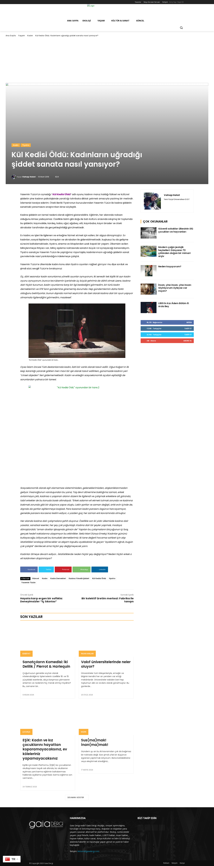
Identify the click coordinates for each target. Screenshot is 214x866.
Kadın (30, 35)
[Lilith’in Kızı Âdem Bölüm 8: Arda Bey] (149, 307)
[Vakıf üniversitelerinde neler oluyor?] (106, 640)
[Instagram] (35, 2)
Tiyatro (25, 145)
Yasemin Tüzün (28, 582)
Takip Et (188, 328)
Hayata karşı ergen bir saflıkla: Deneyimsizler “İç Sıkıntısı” (41, 600)
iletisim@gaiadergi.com (88, 851)
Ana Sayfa (11, 35)
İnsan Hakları (87, 653)
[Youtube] (43, 2)
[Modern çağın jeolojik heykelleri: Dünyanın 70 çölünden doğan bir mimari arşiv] (149, 251)
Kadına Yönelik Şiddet (79, 578)
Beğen (189, 322)
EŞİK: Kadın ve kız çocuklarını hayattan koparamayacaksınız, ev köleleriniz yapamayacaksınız (45, 749)
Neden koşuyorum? (169, 266)
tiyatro (112, 578)
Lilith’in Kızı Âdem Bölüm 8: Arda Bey (173, 305)
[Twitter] (39, 2)
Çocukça (26, 732)
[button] (181, 27)
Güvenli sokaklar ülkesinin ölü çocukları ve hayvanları (175, 230)
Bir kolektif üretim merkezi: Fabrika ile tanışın (108, 600)
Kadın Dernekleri (58, 578)
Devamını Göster (76, 797)
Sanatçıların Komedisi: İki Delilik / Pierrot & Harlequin (46, 664)
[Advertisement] (107, 60)
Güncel (35, 578)
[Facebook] (31, 2)
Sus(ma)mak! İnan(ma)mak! (94, 742)
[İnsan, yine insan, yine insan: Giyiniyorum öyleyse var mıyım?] (149, 289)
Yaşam (21, 35)
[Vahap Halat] (14, 177)
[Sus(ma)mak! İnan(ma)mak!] (106, 718)
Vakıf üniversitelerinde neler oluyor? (106, 664)
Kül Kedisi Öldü (99, 578)
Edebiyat (26, 653)
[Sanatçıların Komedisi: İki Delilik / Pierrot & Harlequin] (47, 640)
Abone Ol (187, 341)
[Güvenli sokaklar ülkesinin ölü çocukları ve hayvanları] (149, 232)
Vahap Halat (29, 176)
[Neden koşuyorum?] (149, 270)
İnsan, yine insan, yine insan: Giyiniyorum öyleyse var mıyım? (174, 288)
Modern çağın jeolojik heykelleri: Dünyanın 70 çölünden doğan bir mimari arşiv (174, 251)
